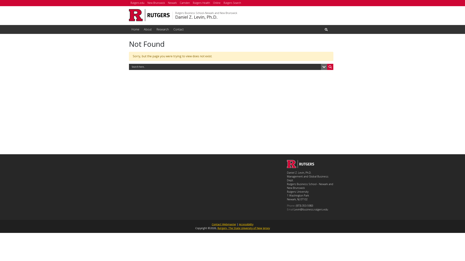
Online (217, 3)
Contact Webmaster (224, 224)
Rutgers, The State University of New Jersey (243, 228)
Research (162, 29)
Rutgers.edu (137, 3)
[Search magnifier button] (330, 67)
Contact (178, 29)
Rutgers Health (201, 3)
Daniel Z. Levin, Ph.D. (196, 17)
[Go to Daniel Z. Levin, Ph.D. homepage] (300, 167)
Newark (172, 3)
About (148, 29)
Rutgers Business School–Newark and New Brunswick (206, 13)
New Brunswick (156, 3)
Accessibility (246, 224)
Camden (185, 3)
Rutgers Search (232, 3)
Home (135, 29)
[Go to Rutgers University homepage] (149, 15)
